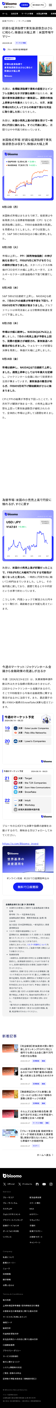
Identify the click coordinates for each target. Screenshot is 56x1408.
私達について (8, 1257)
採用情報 (7, 1274)
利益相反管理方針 (11, 1333)
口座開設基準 (9, 1345)
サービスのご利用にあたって (15, 1316)
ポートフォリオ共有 (11, 1231)
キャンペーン (35, 1242)
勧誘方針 (7, 1328)
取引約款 (7, 1300)
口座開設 (24, 5)
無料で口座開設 (28, 887)
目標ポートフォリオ (11, 1225)
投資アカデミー (8, 21)
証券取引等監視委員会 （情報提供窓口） (20, 1378)
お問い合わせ (8, 1285)
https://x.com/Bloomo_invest (20, 843)
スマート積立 (35, 1203)
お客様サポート (36, 1236)
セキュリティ (35, 1220)
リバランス (7, 1236)
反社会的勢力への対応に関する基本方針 (20, 1339)
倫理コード (7, 1322)
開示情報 (7, 1279)
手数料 (32, 1225)
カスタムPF (7, 1208)
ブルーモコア (8, 1197)
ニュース (6, 1268)
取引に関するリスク (11, 1361)
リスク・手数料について (37, 944)
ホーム (4, 13)
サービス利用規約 (10, 1356)
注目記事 (14, 13)
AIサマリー (34, 1214)
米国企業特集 (41, 13)
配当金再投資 (35, 1197)
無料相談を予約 (38, 5)
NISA (32, 1208)
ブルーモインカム (10, 1203)
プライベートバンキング (13, 1220)
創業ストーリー (9, 1262)
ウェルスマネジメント (12, 1214)
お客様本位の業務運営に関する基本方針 (20, 1311)
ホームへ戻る (44, 1155)
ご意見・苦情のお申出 (12, 1373)
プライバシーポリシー (12, 1350)
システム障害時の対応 (12, 1367)
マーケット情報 (27, 13)
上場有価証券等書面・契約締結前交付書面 (21, 1305)
